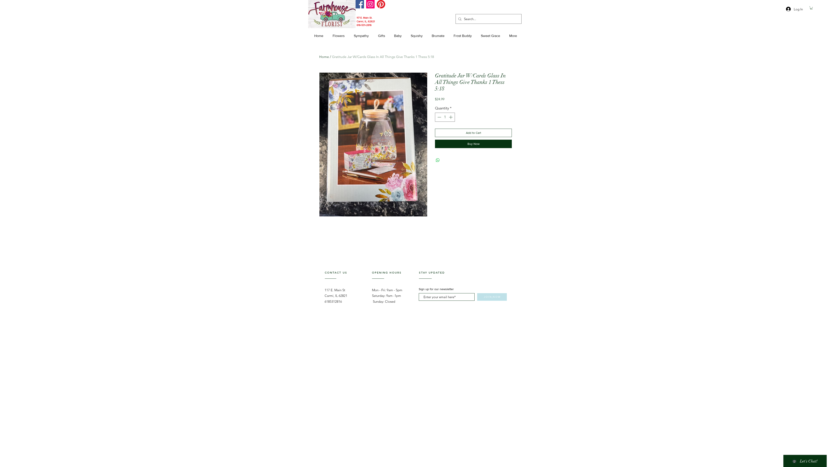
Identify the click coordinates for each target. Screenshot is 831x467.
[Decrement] (439, 117)
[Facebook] (360, 4)
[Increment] (451, 117)
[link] (811, 8)
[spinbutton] (445, 117)
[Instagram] (370, 4)
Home (324, 57)
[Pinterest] (381, 4)
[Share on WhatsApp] (437, 160)
